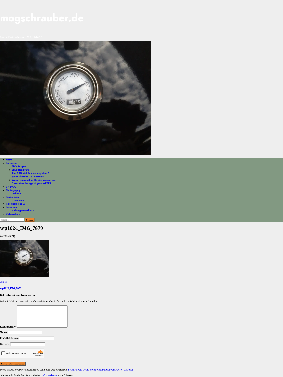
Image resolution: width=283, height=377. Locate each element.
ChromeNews (50, 375)
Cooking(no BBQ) (15, 203)
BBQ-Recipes (19, 166)
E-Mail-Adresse (9, 338)
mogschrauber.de (42, 17)
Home (9, 159)
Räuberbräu (12, 197)
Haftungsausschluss (23, 210)
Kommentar (8, 326)
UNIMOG (11, 186)
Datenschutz (13, 214)
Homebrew (18, 200)
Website (5, 344)
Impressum (12, 207)
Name (3, 332)
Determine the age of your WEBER (31, 183)
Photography (13, 190)
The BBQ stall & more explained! (30, 173)
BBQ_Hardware (20, 170)
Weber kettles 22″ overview (28, 176)
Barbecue (11, 163)
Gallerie (16, 193)
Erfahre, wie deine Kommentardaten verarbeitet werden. (100, 369)
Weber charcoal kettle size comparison (34, 180)
